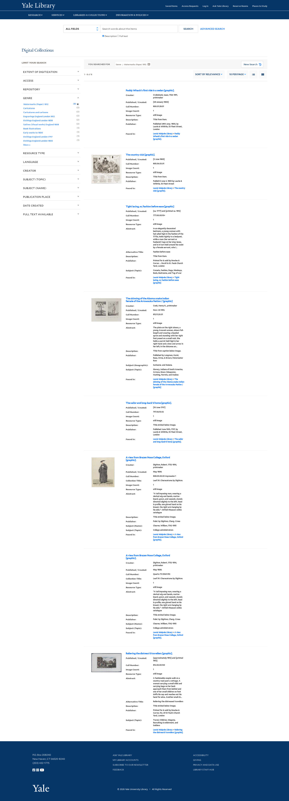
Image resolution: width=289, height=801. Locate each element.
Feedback (118, 769)
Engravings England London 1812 (39, 116)
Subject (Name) (34, 188)
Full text (124, 36)
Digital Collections (38, 50)
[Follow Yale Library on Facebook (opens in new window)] (34, 770)
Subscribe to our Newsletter (130, 765)
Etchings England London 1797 (38, 136)
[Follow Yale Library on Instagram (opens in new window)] (37, 770)
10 (236, 74)
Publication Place (36, 197)
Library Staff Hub (203, 769)
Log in (205, 6)
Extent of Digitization (40, 72)
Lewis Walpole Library (162, 133)
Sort (207, 74)
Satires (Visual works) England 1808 (41, 124)
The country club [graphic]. (140, 154)
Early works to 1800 (33, 132)
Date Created (33, 205)
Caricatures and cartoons (35, 112)
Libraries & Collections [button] (89, 15)
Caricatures (29, 108)
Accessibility (200, 755)
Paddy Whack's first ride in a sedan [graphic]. (150, 90)
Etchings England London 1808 (38, 120)
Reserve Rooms (240, 6)
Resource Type (34, 153)
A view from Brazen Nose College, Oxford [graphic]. (148, 459)
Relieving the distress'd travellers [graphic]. (149, 653)
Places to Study (259, 6)
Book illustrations (32, 128)
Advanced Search (212, 28)
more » (26, 144)
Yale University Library (40, 5)
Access (28, 80)
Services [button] (56, 15)
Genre (27, 98)
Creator (29, 170)
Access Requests (190, 6)
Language (30, 162)
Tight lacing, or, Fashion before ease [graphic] (150, 206)
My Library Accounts (125, 760)
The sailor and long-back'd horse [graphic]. (149, 403)
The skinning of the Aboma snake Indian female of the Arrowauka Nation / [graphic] (149, 300)
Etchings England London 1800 (38, 140)
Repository (31, 89)
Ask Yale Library (221, 6)
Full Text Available (38, 214)
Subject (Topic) (34, 179)
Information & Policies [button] (131, 15)
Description (111, 36)
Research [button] (34, 15)
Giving (197, 760)
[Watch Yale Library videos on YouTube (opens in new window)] (42, 770)
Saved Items (171, 6)
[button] (188, 29)
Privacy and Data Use (206, 765)
